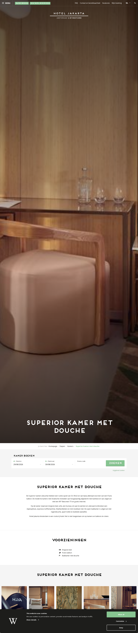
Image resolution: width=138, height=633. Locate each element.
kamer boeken (22, 3)
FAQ (76, 3)
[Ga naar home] (69, 15)
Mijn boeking (117, 3)
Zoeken (115, 463)
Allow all (121, 614)
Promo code (81, 461)
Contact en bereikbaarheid (90, 3)
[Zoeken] (135, 3)
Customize (120, 621)
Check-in (18, 461)
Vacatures (106, 3)
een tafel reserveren (40, 3)
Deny (121, 628)
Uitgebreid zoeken (119, 470)
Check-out (50, 461)
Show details (31, 620)
